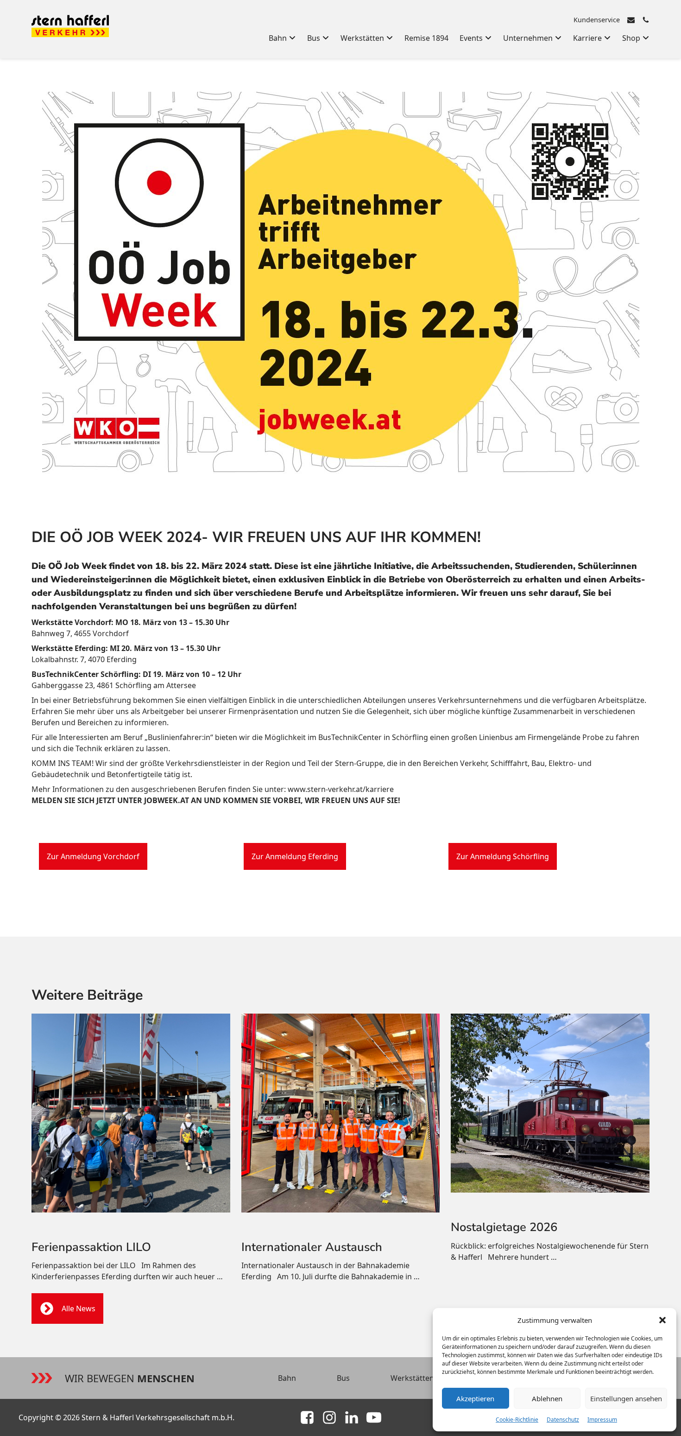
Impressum (602, 1419)
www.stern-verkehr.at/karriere (341, 789)
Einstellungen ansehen (626, 1398)
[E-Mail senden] (631, 20)
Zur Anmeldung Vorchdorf (93, 856)
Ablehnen (547, 1398)
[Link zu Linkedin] (351, 1417)
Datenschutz (563, 1419)
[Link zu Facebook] (307, 1417)
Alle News (78, 1308)
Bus (343, 1378)
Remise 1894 (426, 38)
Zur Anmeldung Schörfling (502, 856)
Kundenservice (597, 19)
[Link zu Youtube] (373, 1417)
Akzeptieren (475, 1398)
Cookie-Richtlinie (517, 1419)
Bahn (287, 1378)
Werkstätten (412, 1378)
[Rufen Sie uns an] (645, 20)
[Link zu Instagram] (329, 1417)
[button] (662, 1320)
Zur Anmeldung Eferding (295, 856)
